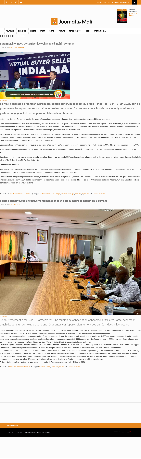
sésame (86, 194)
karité (53, 367)
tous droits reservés (43, 432)
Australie (43, 194)
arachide (42, 367)
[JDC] (71, 21)
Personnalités (75, 31)
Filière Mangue (55, 194)
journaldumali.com (30, 432)
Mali (80, 194)
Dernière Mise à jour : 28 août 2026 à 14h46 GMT (113, 2)
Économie (22, 31)
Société (33, 31)
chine (48, 194)
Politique (10, 31)
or (82, 194)
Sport (42, 31)
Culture (61, 31)
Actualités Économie (16, 194)
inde (76, 194)
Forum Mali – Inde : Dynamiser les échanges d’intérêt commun (37, 43)
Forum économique (67, 194)
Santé (52, 31)
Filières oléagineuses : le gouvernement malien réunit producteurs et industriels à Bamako (53, 200)
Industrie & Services (23, 367)
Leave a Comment (99, 194)
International (100, 31)
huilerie (48, 367)
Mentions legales (12, 425)
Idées (87, 31)
